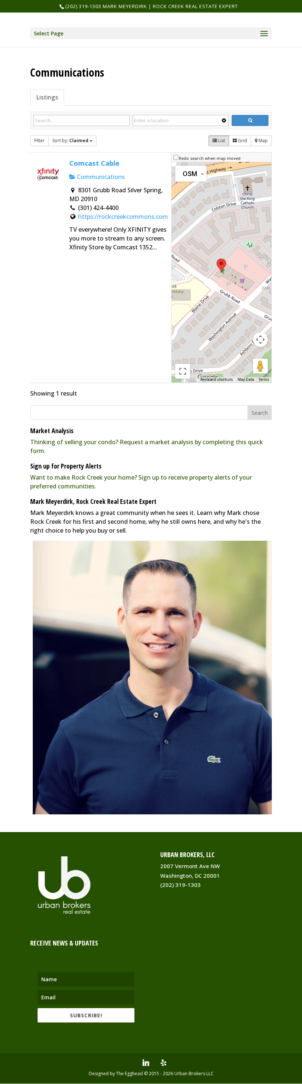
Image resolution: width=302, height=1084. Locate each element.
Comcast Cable (94, 163)
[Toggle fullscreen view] (182, 371)
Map (262, 140)
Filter (39, 140)
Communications (100, 177)
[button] (221, 265)
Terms (264, 380)
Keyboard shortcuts (216, 380)
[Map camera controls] (260, 339)
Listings (47, 97)
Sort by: (70, 140)
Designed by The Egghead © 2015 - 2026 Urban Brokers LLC (151, 1073)
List (221, 140)
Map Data (246, 380)
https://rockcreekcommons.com (123, 217)
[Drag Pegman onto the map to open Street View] (260, 366)
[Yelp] (163, 1062)
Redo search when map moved (209, 158)
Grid (242, 140)
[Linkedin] (145, 1062)
